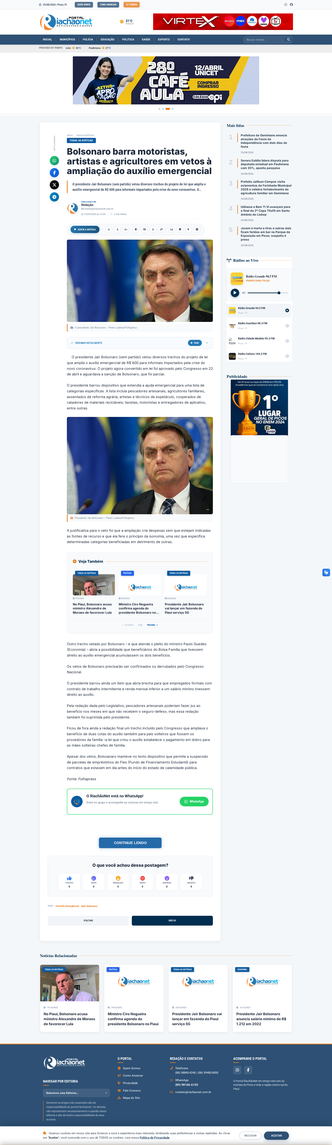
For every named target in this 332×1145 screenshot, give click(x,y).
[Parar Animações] (196, 229)
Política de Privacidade (154, 1137)
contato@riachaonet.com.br (98, 209)
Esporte (164, 39)
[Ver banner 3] (167, 109)
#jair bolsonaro (89, 906)
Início (70, 135)
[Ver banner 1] (159, 109)
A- (109, 229)
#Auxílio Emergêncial (67, 906)
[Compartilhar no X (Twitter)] (54, 184)
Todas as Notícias (85, 135)
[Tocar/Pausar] (235, 293)
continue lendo (130, 843)
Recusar (250, 1135)
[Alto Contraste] (136, 229)
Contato (184, 39)
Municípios (67, 39)
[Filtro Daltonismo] (180, 229)
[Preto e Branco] (144, 229)
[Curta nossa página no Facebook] (291, 4)
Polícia (88, 39)
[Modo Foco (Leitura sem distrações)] (171, 229)
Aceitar (276, 1135)
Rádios (133, 4)
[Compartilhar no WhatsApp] (54, 160)
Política (128, 39)
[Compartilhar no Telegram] (54, 196)
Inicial (47, 39)
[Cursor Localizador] (188, 229)
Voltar (88, 920)
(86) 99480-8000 (208, 1072)
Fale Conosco (132, 1090)
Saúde (146, 39)
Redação (87, 205)
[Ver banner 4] (172, 109)
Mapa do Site (131, 1098)
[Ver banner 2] (163, 109)
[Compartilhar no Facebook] (54, 172)
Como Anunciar (108, 4)
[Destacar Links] (161, 229)
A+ (126, 229)
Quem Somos (83, 4)
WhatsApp (197, 801)
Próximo (151, 625)
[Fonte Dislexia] (152, 229)
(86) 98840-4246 (185, 1072)
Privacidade (130, 1083)
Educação (108, 39)
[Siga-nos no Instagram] (285, 4)
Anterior (129, 625)
